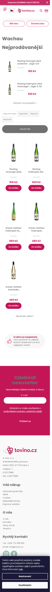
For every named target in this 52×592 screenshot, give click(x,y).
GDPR (5, 494)
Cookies (6, 498)
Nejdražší (34, 114)
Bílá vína (14, 23)
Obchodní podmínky (13, 491)
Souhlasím (25, 585)
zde (21, 569)
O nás (5, 519)
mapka (6, 469)
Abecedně (7, 119)
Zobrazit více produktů (24, 103)
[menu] (4, 8)
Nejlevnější (23, 114)
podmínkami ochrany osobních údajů (23, 411)
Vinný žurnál (8, 525)
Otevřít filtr (25, 129)
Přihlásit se (25, 421)
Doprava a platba (11, 504)
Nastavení (25, 576)
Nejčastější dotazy (11, 501)
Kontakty (7, 522)
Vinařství (7, 528)
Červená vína (37, 23)
